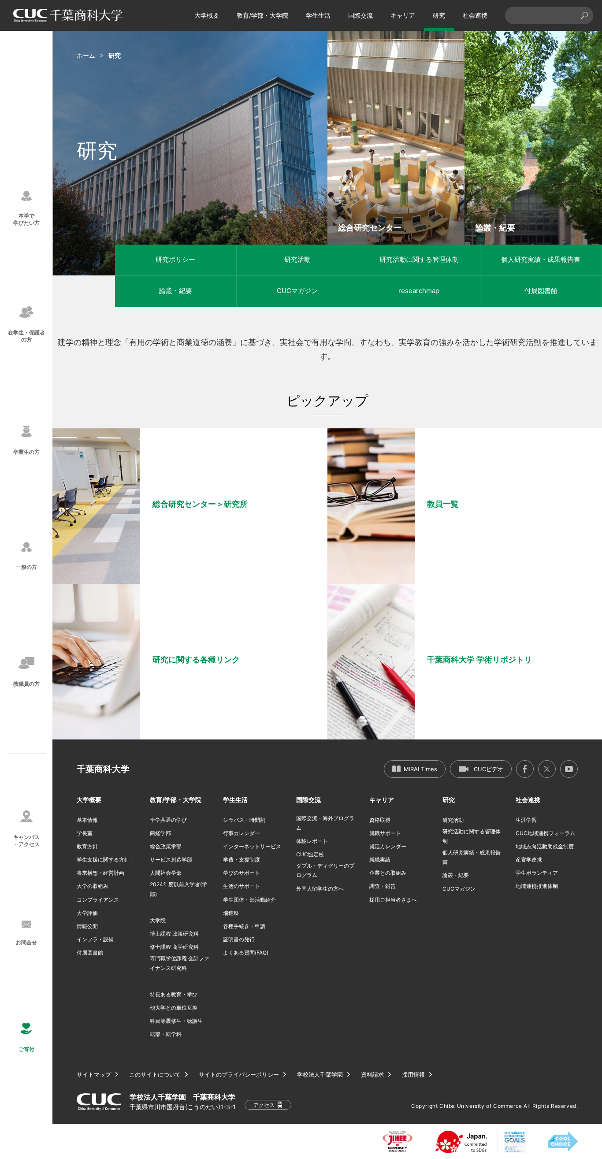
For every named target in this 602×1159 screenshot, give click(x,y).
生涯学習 (526, 820)
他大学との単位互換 (173, 1007)
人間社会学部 (166, 872)
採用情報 (413, 1074)
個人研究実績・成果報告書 (540, 259)
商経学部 (160, 833)
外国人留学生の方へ (320, 888)
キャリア (402, 15)
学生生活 (318, 15)
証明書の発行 (239, 939)
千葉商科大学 (103, 769)
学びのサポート (241, 872)
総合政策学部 (166, 846)
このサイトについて (155, 1074)
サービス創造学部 (171, 859)
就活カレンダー (387, 846)
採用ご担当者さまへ (393, 899)
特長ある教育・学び (173, 994)
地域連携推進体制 (537, 886)
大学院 (158, 920)
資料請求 (372, 1074)
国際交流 (360, 15)
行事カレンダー (241, 833)
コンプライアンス (98, 899)
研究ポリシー (175, 259)
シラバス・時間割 (244, 820)
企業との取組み (387, 872)
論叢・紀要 (175, 290)
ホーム (86, 55)
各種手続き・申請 (244, 926)
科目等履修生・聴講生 (176, 1021)
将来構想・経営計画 (100, 872)
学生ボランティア (537, 872)
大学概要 (206, 15)
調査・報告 (382, 886)
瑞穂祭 (231, 913)
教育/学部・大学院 (262, 15)
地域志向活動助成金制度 (545, 846)
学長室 (85, 833)
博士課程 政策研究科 (174, 933)
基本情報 (87, 820)
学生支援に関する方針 (103, 859)
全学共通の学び (168, 820)
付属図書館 (540, 290)
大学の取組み (92, 886)
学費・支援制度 (241, 859)
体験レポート (312, 841)
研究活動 (297, 259)
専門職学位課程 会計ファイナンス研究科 (179, 963)
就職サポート (385, 833)
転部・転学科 (166, 1034)
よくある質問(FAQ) (245, 952)
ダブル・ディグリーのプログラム (325, 870)
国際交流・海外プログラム (325, 823)
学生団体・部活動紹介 (249, 899)
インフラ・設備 (95, 939)
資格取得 (379, 820)
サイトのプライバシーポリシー (239, 1074)
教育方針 (87, 846)
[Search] (584, 15)
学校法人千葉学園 (320, 1074)
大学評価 (87, 913)
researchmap (418, 290)
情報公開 (87, 926)
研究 (439, 15)
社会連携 (475, 15)
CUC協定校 (310, 854)
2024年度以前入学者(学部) (178, 889)
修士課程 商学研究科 (174, 947)
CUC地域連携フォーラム (545, 833)
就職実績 (379, 859)
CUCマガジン (297, 290)
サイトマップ (94, 1074)
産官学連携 (529, 859)
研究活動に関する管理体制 (419, 259)
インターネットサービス (252, 846)
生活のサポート (241, 886)
